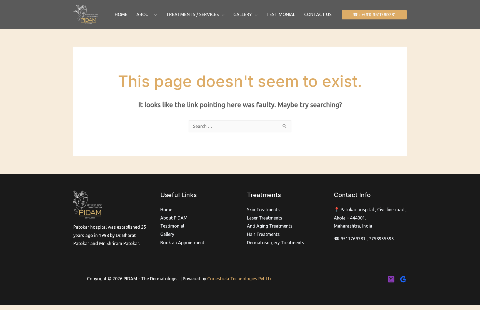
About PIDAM (174, 217)
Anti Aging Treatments (269, 225)
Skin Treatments (263, 209)
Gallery (167, 234)
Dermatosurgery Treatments (275, 242)
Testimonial (172, 225)
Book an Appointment (182, 242)
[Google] (403, 279)
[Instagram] (391, 279)
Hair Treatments (263, 234)
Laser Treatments (264, 217)
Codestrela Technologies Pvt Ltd (239, 278)
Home (166, 209)
